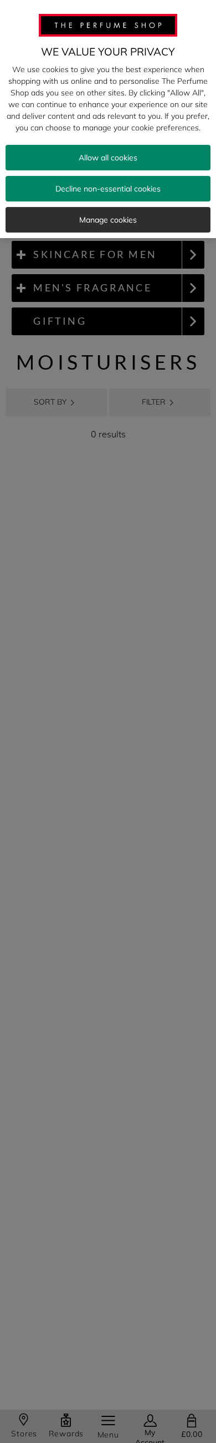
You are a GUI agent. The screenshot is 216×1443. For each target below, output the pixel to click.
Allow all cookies (108, 158)
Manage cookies (108, 220)
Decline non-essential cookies (108, 189)
